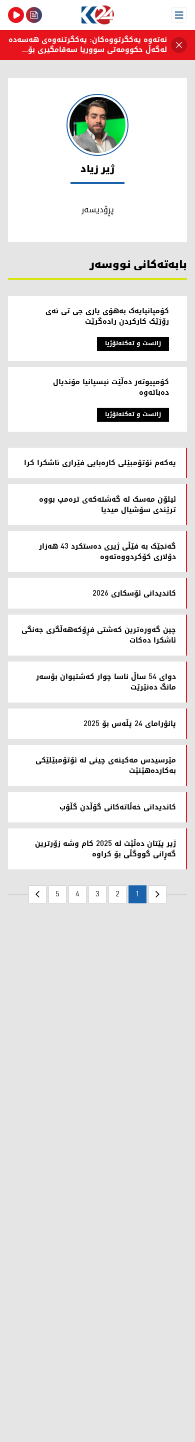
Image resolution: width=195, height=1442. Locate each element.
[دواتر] (37, 894)
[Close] (179, 45)
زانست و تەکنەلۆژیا (133, 343)
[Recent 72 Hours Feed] (34, 15)
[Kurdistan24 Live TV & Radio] (16, 15)
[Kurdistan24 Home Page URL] (97, 14)
